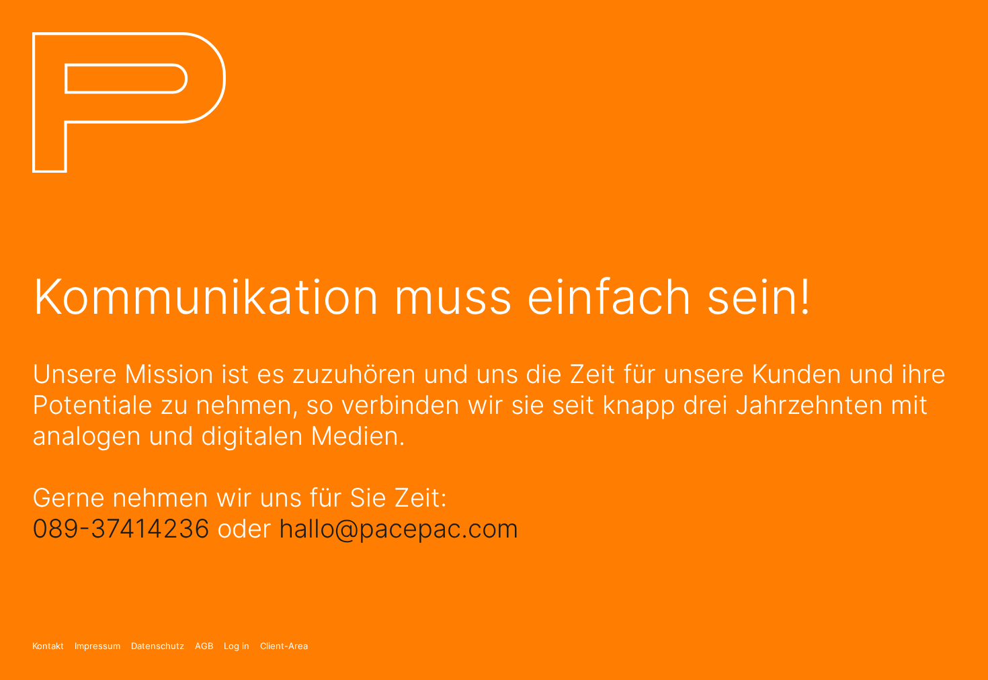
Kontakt (48, 646)
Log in (236, 646)
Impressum (97, 646)
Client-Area (284, 646)
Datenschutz (157, 646)
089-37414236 (121, 528)
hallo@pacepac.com (399, 528)
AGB (204, 646)
